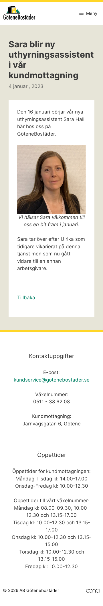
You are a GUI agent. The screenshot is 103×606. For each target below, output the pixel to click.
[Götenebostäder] (21, 13)
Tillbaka (26, 297)
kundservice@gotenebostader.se (52, 380)
